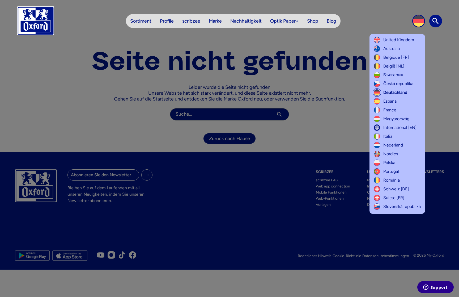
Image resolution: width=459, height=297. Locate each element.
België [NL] (393, 66)
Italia (387, 136)
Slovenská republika (402, 206)
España (390, 101)
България (393, 74)
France (389, 109)
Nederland (393, 145)
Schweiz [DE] (396, 188)
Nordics (390, 153)
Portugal (391, 171)
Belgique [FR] (396, 57)
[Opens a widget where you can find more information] (435, 287)
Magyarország (396, 118)
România (391, 180)
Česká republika (398, 83)
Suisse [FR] (393, 197)
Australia (391, 48)
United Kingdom (398, 39)
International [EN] (399, 127)
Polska (389, 162)
